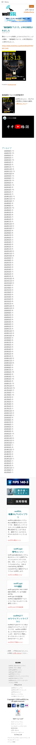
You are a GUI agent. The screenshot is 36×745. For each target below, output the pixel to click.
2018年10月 (8, 363)
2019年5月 (7, 347)
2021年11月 (8, 280)
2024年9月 (7, 203)
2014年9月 (7, 452)
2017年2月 (7, 406)
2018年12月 (8, 358)
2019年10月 (8, 335)
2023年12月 (8, 223)
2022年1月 (7, 276)
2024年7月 (7, 208)
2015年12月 (8, 438)
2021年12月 (8, 278)
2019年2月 (7, 353)
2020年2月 (7, 326)
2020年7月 (7, 315)
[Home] (9, 10)
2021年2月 (7, 301)
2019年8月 (7, 340)
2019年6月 (7, 344)
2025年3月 (7, 189)
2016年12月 (8, 410)
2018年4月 (7, 376)
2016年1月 (7, 436)
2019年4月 (7, 349)
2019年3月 (7, 351)
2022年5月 (7, 267)
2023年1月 (7, 249)
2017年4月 (7, 404)
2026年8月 (7, 151)
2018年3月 (7, 379)
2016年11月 (8, 413)
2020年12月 (8, 306)
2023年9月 (7, 230)
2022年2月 (7, 274)
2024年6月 (7, 210)
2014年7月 (7, 454)
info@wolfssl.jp (29, 12)
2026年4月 (7, 160)
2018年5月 (7, 374)
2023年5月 (7, 240)
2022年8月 (7, 260)
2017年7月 (7, 397)
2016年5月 (7, 426)
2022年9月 (7, 258)
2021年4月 (7, 297)
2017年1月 (7, 408)
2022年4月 (7, 269)
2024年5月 (7, 212)
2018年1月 (7, 383)
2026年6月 (7, 155)
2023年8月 (7, 233)
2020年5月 (7, 319)
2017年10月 (8, 390)
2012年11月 (8, 467)
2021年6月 (7, 292)
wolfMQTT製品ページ (15, 642)
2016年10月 (8, 415)
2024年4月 (7, 214)
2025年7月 (7, 180)
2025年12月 (8, 169)
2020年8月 (7, 312)
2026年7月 (7, 153)
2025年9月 (7, 176)
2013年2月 (7, 463)
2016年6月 (7, 424)
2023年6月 (7, 237)
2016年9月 (7, 417)
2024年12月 (8, 196)
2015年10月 (8, 442)
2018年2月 (7, 381)
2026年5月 (7, 157)
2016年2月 (7, 433)
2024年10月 (8, 201)
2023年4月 (7, 242)
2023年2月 (7, 246)
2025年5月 (7, 185)
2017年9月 (7, 392)
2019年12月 (8, 331)
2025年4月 (7, 187)
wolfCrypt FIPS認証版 (15, 607)
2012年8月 (7, 470)
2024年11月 (8, 198)
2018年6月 (7, 372)
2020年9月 (7, 310)
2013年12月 (8, 458)
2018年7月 (7, 369)
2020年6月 (7, 317)
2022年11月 (8, 253)
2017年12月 (8, 385)
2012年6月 (7, 472)
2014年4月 (7, 456)
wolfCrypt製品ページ (15, 575)
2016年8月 (7, 420)
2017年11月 (8, 388)
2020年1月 (7, 328)
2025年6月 (7, 182)
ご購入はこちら (21, 103)
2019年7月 (7, 342)
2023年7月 (7, 235)
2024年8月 (7, 205)
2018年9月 (7, 365)
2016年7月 (7, 422)
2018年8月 (7, 367)
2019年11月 (8, 333)
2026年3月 (7, 162)
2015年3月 (7, 447)
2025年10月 (8, 173)
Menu (8, 2)
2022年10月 (8, 255)
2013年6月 (7, 461)
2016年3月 (7, 431)
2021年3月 (7, 299)
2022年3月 (7, 271)
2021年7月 (7, 290)
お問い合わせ (17, 653)
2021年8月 (7, 287)
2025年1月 (7, 194)
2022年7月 (7, 262)
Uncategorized (12, 84)
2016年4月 (7, 429)
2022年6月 (7, 265)
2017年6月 (7, 399)
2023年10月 (8, 228)
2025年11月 (8, 171)
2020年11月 (8, 308)
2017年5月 (7, 401)
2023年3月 (7, 244)
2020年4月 (7, 322)
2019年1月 (7, 356)
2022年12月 (8, 251)
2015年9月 (7, 445)
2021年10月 (8, 283)
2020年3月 (7, 324)
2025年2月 (7, 192)
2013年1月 (7, 465)
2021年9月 (7, 285)
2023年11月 (8, 226)
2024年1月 (7, 221)
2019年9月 (7, 338)
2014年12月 (8, 449)
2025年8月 (7, 178)
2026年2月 (7, 164)
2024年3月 (7, 217)
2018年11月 (8, 360)
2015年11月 (8, 440)
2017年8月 (7, 395)
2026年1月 (7, 167)
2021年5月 (7, 294)
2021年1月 (7, 303)
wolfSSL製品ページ (14, 540)
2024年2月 (7, 219)
